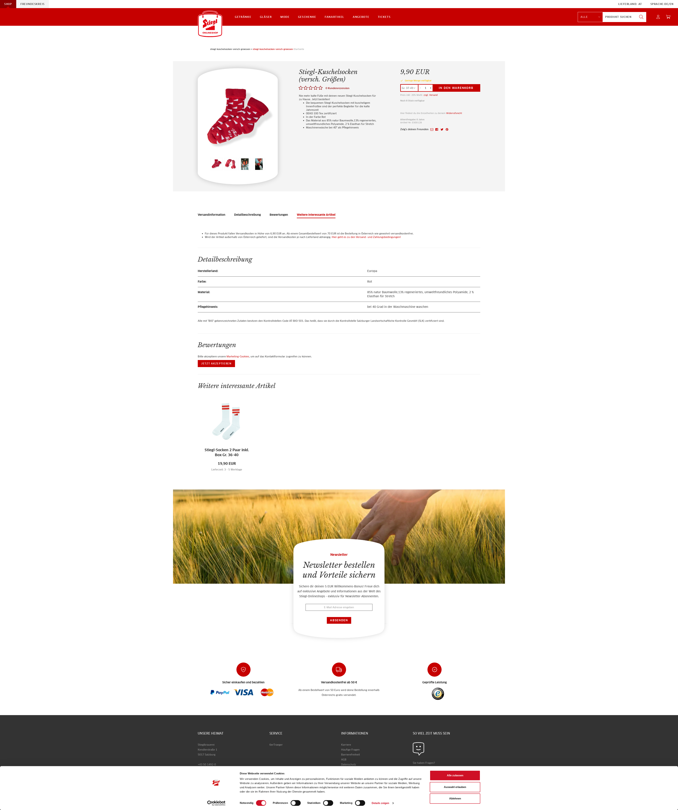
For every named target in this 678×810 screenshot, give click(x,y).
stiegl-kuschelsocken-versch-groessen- (273, 49)
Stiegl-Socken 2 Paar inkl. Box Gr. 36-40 (227, 452)
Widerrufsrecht (454, 113)
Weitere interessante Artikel (316, 215)
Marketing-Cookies (238, 356)
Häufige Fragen (350, 749)
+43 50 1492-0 (207, 764)
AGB (343, 759)
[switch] (296, 803)
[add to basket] (233, 471)
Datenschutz (348, 764)
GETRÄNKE (243, 17)
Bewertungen (279, 215)
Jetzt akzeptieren (216, 363)
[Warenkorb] (668, 17)
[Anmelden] (658, 17)
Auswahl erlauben (455, 786)
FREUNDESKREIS (32, 4)
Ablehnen (455, 798)
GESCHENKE (307, 17)
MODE (285, 17)
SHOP (8, 4)
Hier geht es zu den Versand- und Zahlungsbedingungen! (366, 237)
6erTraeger (276, 744)
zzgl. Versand (431, 95)
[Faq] (220, 692)
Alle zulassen (455, 775)
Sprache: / (662, 4)
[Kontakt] (418, 748)
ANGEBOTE (361, 17)
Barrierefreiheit (350, 754)
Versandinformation (211, 215)
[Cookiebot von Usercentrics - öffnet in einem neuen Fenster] (216, 803)
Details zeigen (380, 803)
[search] (641, 17)
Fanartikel (334, 17)
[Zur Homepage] (210, 23)
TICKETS (384, 17)
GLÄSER (266, 17)
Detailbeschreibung (247, 215)
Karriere (346, 744)
